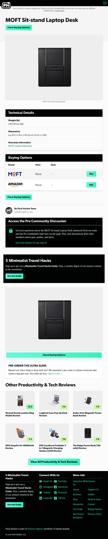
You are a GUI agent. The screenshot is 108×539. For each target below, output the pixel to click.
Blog (75, 499)
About (76, 489)
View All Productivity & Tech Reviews (54, 462)
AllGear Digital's (35, 528)
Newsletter (78, 504)
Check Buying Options (18, 27)
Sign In (43, 242)
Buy (91, 174)
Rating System (95, 509)
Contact (91, 504)
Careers (91, 481)
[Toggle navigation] (104, 3)
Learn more (59, 10)
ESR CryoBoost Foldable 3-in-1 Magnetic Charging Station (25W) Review (53, 448)
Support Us (93, 489)
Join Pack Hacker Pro (26, 242)
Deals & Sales (94, 499)
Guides (91, 494)
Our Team (77, 509)
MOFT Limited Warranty (20, 146)
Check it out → (55, 373)
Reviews (77, 494)
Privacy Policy (95, 514)
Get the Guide (14, 276)
